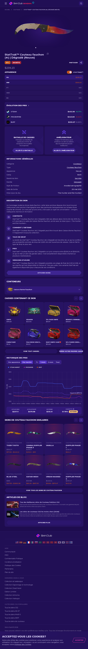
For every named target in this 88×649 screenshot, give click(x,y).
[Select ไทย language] (67, 542)
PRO (6, 555)
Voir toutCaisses (31, 351)
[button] (14, 439)
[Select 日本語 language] (59, 542)
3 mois (50, 362)
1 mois (42, 362)
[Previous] (76, 298)
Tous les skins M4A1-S (13, 614)
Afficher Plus (44, 522)
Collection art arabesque (14, 581)
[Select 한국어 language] (63, 542)
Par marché (27, 362)
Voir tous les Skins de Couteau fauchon (44, 490)
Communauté (10, 552)
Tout (58, 362)
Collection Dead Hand (13, 588)
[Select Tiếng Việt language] (48, 542)
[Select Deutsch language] (25, 542)
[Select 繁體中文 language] (56, 542)
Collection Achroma (12, 595)
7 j (37, 362)
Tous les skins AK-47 (12, 611)
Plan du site (9, 572)
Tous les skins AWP (12, 618)
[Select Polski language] (36, 542)
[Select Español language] (21, 542)
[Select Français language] (28, 542)
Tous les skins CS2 (11, 608)
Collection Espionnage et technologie (19, 585)
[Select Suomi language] (71, 542)
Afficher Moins (44, 273)
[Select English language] (17, 542)
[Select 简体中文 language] (52, 542)
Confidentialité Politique (14, 559)
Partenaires (9, 569)
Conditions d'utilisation (13, 562)
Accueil (7, 9)
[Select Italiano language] (32, 542)
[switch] (69, 72)
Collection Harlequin (12, 598)
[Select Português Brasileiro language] (40, 542)
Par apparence (14, 362)
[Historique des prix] (28, 105)
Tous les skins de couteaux (14, 621)
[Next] (81, 298)
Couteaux (16, 9)
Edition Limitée (10, 592)
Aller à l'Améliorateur (64, 150)
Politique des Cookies (13, 565)
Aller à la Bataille (24, 150)
